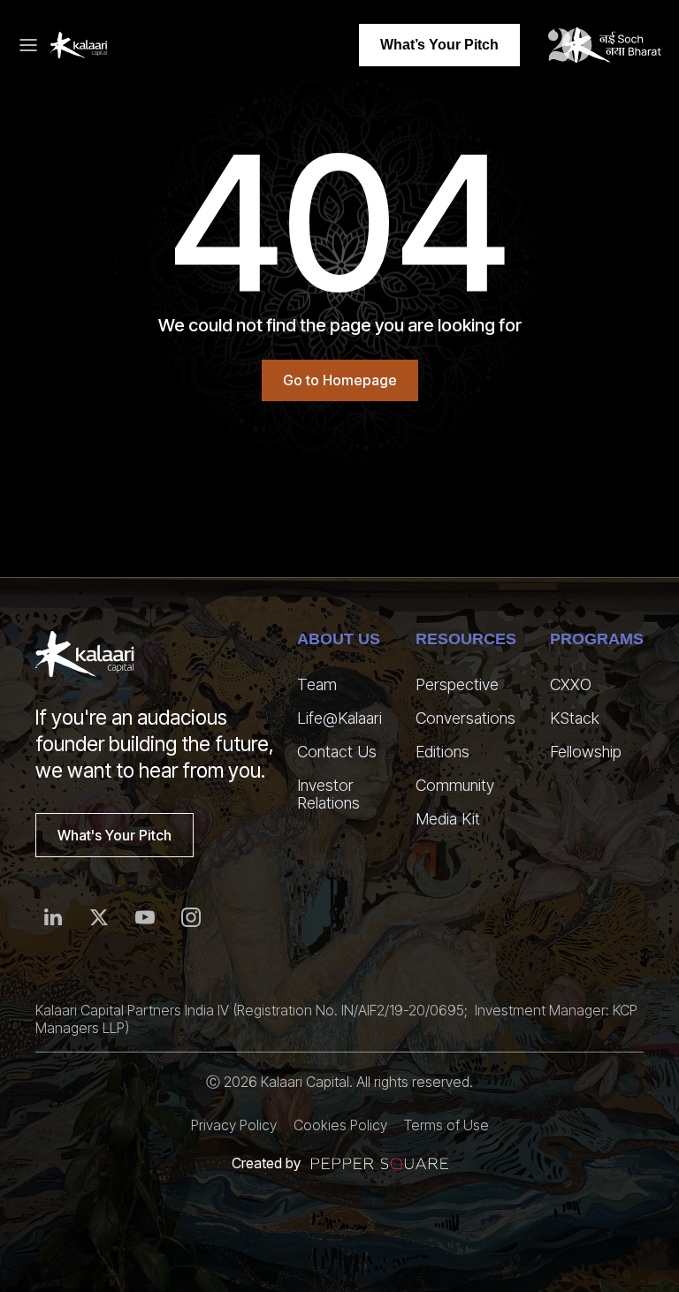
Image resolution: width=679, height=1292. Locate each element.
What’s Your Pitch (439, 44)
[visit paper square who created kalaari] (379, 1163)
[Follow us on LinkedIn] (53, 917)
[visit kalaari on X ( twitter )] (99, 917)
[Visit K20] (604, 45)
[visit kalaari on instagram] (191, 917)
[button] (34, 45)
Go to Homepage (340, 380)
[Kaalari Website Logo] (79, 45)
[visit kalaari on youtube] (145, 917)
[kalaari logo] (84, 654)
